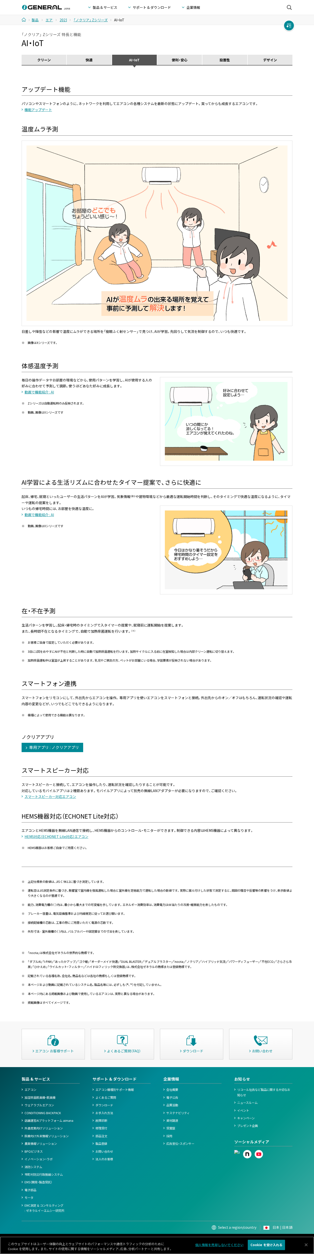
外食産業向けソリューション (44, 1128)
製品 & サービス (36, 1079)
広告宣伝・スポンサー (180, 1143)
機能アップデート (38, 109)
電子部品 (30, 1190)
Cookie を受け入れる (266, 1244)
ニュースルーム (247, 1102)
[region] (157, 1245)
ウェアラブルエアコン (39, 1105)
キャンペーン (246, 1118)
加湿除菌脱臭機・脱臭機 (40, 1097)
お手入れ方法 (104, 1113)
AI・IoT (134, 59)
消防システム (33, 1167)
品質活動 (172, 1105)
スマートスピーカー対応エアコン (50, 796)
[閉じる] (306, 1244)
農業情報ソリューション (41, 1143)
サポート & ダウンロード (114, 1079)
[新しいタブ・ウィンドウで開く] (237, 1152)
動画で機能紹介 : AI (39, 392)
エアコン (30, 1089)
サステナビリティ (178, 1113)
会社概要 (172, 1089)
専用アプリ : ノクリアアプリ (54, 747)
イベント (243, 1110)
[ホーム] (26, 20)
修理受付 (101, 1128)
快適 (89, 59)
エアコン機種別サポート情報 (114, 1089)
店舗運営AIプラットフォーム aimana (49, 1120)
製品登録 (101, 1143)
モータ (29, 1197)
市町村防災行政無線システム (44, 1174)
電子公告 (172, 1097)
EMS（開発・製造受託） (38, 1182)
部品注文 (101, 1136)
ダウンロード (104, 1105)
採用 (169, 1136)
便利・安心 (179, 59)
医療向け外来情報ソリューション (47, 1136)
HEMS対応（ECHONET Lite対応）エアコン (56, 836)
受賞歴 (170, 1128)
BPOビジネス (34, 1151)
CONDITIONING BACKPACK (43, 1113)
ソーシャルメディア (251, 1142)
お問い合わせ (104, 1151)
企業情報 (171, 1079)
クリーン (44, 59)
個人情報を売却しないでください (219, 1244)
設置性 (225, 59)
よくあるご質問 (105, 1097)
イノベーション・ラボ (38, 1159)
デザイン (270, 59)
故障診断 (101, 1120)
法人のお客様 (104, 1159)
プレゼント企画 (247, 1125)
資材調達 (172, 1120)
